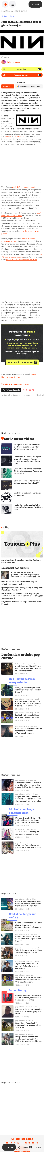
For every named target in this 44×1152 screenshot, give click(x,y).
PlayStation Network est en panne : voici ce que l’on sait (21, 603)
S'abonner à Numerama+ (20, 362)
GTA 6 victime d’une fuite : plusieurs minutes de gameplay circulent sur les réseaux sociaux (25, 574)
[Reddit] (25, 1143)
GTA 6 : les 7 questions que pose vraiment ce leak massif (28, 846)
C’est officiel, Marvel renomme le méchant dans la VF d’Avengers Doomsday (28, 730)
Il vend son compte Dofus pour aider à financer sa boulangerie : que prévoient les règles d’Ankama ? (28, 925)
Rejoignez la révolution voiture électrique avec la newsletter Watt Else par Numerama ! (27, 446)
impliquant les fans (9, 241)
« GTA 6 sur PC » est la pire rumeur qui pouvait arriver (27, 832)
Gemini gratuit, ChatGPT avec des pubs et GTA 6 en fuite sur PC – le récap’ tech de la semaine (28, 668)
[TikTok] (11, 1143)
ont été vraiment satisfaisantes (21, 255)
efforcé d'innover (28, 238)
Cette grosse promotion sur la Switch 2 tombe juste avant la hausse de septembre (28, 997)
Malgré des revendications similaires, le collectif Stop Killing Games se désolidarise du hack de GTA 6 (28, 1038)
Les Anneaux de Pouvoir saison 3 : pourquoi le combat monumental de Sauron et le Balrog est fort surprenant (22, 595)
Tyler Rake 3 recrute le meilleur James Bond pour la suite (28, 951)
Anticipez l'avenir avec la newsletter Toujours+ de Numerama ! (21, 561)
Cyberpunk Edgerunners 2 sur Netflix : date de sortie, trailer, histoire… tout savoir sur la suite (28, 703)
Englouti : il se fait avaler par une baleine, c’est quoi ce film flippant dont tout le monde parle (28, 798)
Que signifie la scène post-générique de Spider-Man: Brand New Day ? (22, 588)
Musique (27, 395)
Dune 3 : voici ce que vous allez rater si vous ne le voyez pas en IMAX (28, 1011)
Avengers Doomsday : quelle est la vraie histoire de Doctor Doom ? (28, 689)
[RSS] (29, 1143)
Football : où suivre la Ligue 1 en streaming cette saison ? (27, 716)
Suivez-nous (7, 86)
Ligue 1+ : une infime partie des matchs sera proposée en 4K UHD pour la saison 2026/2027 (28, 979)
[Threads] (36, 1143)
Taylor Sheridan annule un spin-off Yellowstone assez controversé (26, 966)
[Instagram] (18, 1143)
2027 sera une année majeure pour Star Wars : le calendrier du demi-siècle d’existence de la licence (28, 785)
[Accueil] (5, 4)
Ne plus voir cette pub (10, 433)
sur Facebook (19, 136)
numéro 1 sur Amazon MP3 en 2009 (21, 259)
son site (8, 136)
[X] (14, 1143)
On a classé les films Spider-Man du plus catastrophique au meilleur (19, 583)
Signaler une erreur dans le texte (15, 384)
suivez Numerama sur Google (18, 375)
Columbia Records (11, 395)
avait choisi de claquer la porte (21, 214)
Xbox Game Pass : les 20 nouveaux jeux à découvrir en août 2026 (28, 1025)
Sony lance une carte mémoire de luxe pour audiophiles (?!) (27, 482)
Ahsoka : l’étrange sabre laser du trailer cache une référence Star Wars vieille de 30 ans (28, 903)
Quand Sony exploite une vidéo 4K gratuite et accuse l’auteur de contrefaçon (28, 471)
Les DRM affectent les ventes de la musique (27, 494)
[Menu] (12, 4)
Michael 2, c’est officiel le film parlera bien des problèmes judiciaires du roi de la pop (28, 820)
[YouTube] (7, 1143)
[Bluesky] (33, 1143)
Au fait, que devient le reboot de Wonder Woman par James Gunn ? (28, 938)
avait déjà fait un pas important (25, 187)
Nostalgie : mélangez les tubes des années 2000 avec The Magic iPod (28, 507)
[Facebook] (22, 1143)
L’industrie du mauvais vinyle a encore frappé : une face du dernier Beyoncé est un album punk (27, 460)
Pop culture (9, 16)
